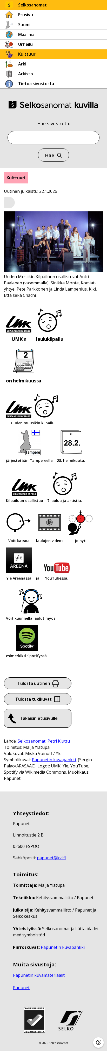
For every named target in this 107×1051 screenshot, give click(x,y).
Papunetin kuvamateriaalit (39, 975)
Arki (22, 64)
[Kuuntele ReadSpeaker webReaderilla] (9, 202)
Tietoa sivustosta (36, 83)
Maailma (26, 34)
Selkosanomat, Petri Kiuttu (44, 741)
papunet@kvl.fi (51, 858)
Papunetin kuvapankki (54, 760)
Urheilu (25, 44)
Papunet (21, 987)
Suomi (24, 24)
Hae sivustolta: (53, 123)
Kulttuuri (27, 54)
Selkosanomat (32, 5)
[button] (9, 203)
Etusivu (25, 15)
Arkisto (25, 74)
